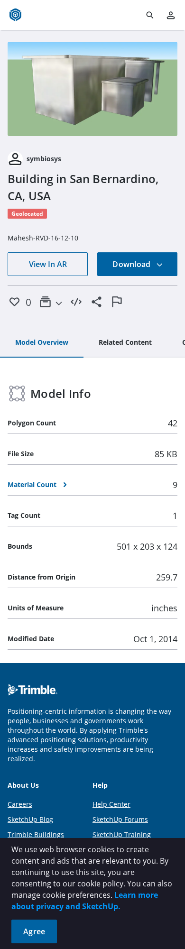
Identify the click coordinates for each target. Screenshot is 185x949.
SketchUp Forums (120, 819)
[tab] (41, 343)
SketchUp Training (121, 834)
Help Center (111, 804)
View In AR (48, 264)
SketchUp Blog (30, 819)
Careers (20, 804)
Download (132, 264)
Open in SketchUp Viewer (92, 88)
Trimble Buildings (36, 834)
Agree (34, 931)
